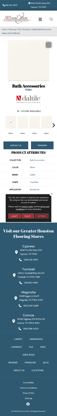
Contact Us (15, 145)
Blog (46, 362)
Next (53, 121)
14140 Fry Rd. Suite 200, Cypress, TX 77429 (40, 5)
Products (26, 29)
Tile (19, 29)
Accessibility (28, 382)
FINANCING (42, 145)
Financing (30, 362)
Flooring (12, 29)
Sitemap (28, 398)
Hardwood (36, 339)
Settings (42, 216)
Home (4, 29)
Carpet (18, 339)
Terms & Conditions (28, 388)
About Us (19, 370)
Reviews (13, 362)
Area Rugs (29, 354)
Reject (28, 216)
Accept (14, 216)
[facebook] (28, 404)
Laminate (16, 347)
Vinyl (43, 347)
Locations (37, 370)
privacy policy (27, 206)
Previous (3, 121)
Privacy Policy (28, 393)
